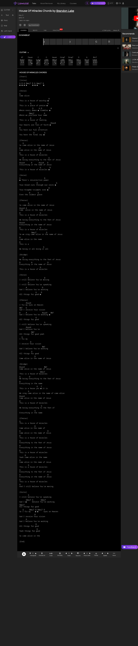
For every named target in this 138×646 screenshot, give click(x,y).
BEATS (35, 30)
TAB (45, 30)
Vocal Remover (46, 3)
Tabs (34, 3)
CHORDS (23, 30)
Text (7, 15)
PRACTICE (57, 30)
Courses (73, 3)
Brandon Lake (65, 10)
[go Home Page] (21, 3)
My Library (61, 3)
